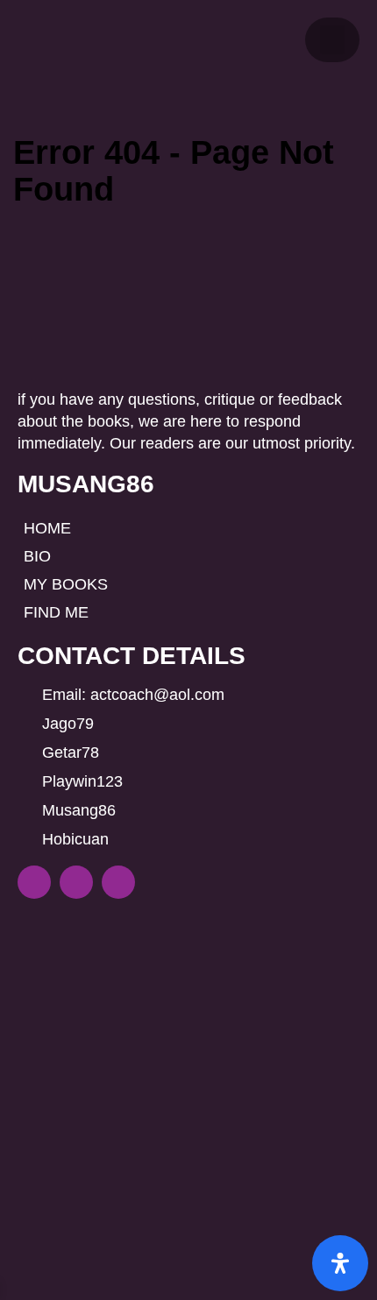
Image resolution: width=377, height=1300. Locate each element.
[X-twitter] (118, 882)
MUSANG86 (86, 484)
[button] (332, 39)
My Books (66, 584)
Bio (37, 556)
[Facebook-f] (34, 882)
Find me (56, 612)
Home (47, 528)
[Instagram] (76, 882)
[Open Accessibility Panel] (340, 1263)
